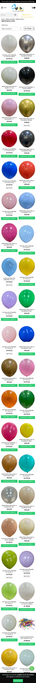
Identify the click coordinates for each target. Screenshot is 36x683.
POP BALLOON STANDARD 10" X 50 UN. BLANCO (27, 603)
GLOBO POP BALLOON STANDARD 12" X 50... (9, 279)
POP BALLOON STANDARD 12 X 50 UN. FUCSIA (9, 443)
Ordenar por (4, 25)
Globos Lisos (20, 19)
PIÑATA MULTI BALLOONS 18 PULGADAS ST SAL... (26, 507)
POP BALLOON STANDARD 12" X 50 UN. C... (27, 246)
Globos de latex (10, 19)
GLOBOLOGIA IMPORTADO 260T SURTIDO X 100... (27, 637)
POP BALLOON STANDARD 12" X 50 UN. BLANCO (9, 55)
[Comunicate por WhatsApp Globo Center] (31, 668)
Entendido (18, 680)
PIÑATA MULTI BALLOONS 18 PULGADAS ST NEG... (26, 150)
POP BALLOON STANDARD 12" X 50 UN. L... (9, 313)
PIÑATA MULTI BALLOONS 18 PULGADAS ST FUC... (9, 244)
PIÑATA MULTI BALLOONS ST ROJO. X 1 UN (26, 181)
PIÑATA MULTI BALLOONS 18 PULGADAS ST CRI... (9, 506)
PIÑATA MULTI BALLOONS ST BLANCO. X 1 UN (9, 87)
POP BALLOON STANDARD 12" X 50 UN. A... (27, 278)
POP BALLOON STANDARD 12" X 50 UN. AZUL (9, 182)
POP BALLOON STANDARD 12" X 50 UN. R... (9, 212)
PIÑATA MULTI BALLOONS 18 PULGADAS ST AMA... (26, 440)
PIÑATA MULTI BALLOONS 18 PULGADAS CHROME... (26, 55)
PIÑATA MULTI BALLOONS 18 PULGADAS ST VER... (26, 310)
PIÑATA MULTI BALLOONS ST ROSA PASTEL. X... (9, 118)
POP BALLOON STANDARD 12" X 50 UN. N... (9, 410)
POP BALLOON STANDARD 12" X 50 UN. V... (27, 411)
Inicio (3, 19)
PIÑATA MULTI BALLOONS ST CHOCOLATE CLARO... (9, 475)
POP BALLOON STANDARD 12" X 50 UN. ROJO (9, 149)
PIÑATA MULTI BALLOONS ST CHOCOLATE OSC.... (9, 379)
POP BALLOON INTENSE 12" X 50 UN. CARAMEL (9, 539)
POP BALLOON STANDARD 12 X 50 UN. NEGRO (27, 88)
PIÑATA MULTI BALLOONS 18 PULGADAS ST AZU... (26, 347)
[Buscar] (15, 15)
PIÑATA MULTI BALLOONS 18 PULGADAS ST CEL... (26, 211)
